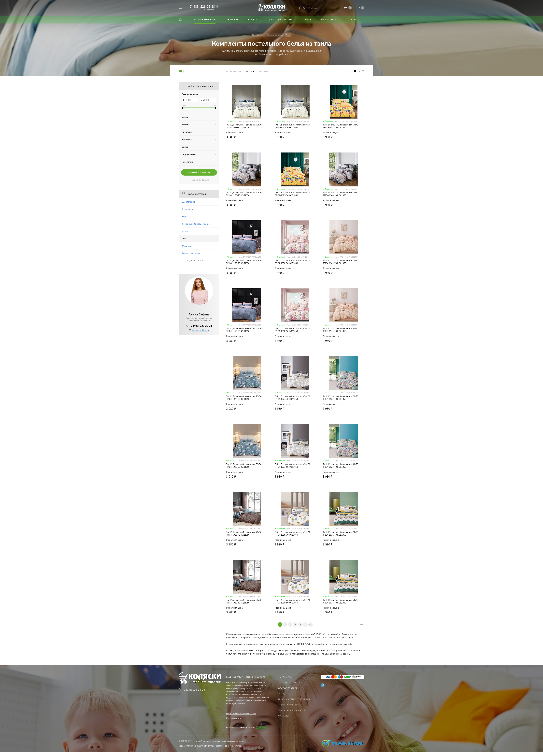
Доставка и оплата (289, 682)
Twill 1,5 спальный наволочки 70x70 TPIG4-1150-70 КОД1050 (243, 262)
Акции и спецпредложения (294, 699)
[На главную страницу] (271, 7)
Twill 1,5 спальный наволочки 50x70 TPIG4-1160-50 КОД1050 (340, 194)
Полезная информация (291, 710)
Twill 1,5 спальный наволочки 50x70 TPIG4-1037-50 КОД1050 (292, 126)
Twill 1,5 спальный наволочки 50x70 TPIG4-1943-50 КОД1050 (340, 329)
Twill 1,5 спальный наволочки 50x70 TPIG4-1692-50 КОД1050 (292, 194)
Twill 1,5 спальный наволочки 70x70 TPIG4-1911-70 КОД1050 (340, 533)
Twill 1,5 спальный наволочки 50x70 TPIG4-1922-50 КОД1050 (340, 465)
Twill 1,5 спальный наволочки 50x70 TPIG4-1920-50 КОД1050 (243, 601)
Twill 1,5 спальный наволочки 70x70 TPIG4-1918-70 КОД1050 (292, 533)
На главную (285, 677)
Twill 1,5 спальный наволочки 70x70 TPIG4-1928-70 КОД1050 (243, 397)
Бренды (282, 693)
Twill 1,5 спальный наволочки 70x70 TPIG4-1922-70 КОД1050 (340, 397)
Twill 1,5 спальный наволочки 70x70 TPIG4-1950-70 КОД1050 (292, 262)
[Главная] (253, 35)
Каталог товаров (288, 688)
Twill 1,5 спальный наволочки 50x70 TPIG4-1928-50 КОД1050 (243, 465)
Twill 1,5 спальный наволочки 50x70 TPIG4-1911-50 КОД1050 (340, 601)
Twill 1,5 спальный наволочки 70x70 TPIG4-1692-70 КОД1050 (340, 126)
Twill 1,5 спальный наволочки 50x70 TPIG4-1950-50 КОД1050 (292, 329)
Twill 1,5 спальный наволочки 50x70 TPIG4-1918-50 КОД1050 (292, 601)
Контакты (283, 715)
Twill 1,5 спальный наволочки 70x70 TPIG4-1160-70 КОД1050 (243, 194)
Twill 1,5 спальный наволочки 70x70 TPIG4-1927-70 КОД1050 (292, 397)
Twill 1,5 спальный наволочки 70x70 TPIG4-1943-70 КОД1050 (340, 262)
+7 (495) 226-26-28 (200, 325)
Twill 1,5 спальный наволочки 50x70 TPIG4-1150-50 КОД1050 (243, 329)
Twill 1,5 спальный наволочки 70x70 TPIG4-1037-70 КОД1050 (243, 126)
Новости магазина (289, 704)
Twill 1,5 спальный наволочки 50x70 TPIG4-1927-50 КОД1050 (292, 465)
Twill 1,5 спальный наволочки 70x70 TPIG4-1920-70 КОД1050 (243, 533)
